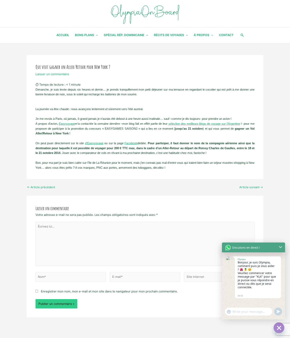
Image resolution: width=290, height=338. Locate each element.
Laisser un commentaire (52, 74)
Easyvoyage (67, 123)
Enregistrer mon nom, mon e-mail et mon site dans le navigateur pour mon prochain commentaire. (109, 291)
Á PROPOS (201, 35)
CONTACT (226, 35)
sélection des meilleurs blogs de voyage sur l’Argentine (204, 123)
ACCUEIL (62, 35)
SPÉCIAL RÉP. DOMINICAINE (124, 35)
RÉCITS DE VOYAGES (169, 35)
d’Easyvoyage (94, 143)
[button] (242, 35)
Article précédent (41, 187)
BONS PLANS (84, 35)
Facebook (130, 143)
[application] (96, 35)
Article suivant (251, 187)
